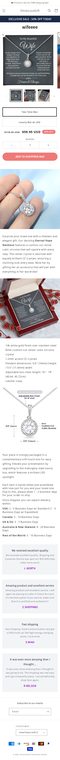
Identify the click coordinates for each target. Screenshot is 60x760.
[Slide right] (54, 96)
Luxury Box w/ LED (29, 122)
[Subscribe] (47, 711)
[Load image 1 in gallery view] (16, 95)
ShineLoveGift (25, 754)
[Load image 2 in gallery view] (30, 95)
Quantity (30, 139)
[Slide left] (5, 96)
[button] (3, 10)
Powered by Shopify (39, 754)
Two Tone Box (30, 111)
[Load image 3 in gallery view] (44, 95)
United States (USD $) (28, 732)
